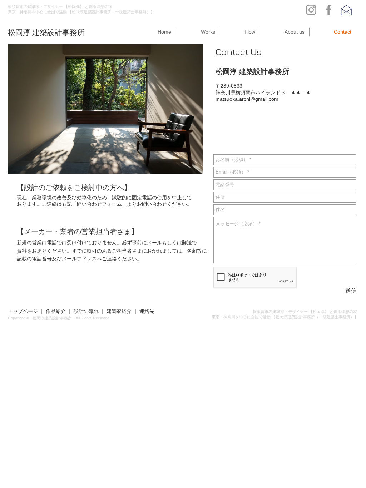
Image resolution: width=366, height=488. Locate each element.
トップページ (23, 311)
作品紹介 (56, 311)
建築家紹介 (119, 311)
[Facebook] (329, 10)
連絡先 (146, 311)
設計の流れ (86, 311)
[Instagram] (311, 10)
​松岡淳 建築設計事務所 (46, 32)
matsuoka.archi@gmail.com (247, 99)
